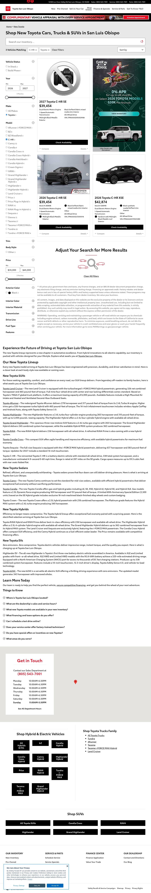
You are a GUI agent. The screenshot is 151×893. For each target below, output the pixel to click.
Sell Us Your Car (76, 8)
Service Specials (52, 861)
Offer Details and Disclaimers (106, 149)
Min (7, 84)
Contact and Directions (134, 857)
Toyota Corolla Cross (13, 439)
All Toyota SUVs (28, 823)
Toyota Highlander (12, 414)
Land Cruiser (94, 751)
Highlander (28, 831)
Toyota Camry (9, 480)
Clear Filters (58, 49)
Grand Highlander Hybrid (42, 788)
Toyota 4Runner (11, 403)
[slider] (6, 97)
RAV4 (123, 823)
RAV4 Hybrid (40, 771)
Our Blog (128, 861)
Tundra (91, 738)
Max (22, 84)
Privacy (127, 888)
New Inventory (12, 857)
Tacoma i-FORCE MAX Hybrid (102, 748)
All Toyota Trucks (96, 735)
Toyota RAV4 (9, 430)
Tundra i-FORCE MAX (59, 774)
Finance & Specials (102, 8)
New (53, 8)
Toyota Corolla (10, 488)
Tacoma (91, 744)
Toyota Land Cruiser (13, 388)
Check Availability (63, 142)
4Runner (92, 741)
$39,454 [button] (45, 105)
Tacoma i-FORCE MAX (20, 790)
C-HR (32, 49)
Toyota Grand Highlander (15, 422)
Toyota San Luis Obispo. (90, 355)
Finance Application (95, 857)
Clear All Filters (91, 275)
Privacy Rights (137, 888)
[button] (29, 1)
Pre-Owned (62, 8)
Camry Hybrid (40, 757)
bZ (40, 742)
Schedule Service (52, 857)
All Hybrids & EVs (22, 745)
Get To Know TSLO (135, 8)
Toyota (43, 49)
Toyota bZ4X (9, 570)
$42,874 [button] (101, 201)
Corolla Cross (75, 823)
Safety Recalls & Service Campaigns (101, 888)
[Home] (9, 8)
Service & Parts (118, 8)
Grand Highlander (75, 831)
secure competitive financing (71, 584)
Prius (21, 770)
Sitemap (120, 888)
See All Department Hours (29, 708)
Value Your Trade (93, 861)
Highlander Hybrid (61, 757)
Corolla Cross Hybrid (21, 759)
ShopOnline (89, 8)
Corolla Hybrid (59, 744)
